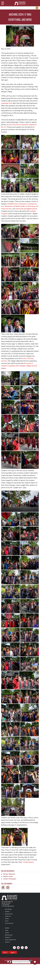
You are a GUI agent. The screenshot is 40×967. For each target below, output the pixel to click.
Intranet (7, 932)
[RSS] (26, 948)
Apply (12, 952)
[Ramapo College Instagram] (8, 888)
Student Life (8, 916)
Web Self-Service (8, 935)
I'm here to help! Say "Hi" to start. (21, 961)
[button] (35, 962)
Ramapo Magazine (9, 874)
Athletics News (8, 876)
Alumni (6, 921)
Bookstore (7, 928)
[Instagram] (22, 948)
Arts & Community (9, 923)
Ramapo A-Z (8, 937)
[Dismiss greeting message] (30, 960)
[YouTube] (18, 948)
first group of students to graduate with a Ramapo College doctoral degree (19, 365)
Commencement (27, 862)
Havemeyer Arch (6, 103)
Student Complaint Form (10, 939)
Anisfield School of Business (16, 204)
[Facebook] (14, 948)
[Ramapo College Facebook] (3, 888)
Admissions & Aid (9, 914)
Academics (7, 911)
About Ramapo (8, 909)
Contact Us (7, 942)
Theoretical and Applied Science (26, 209)
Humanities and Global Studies (15, 206)
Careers (6, 930)
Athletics (7, 918)
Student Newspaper (9, 879)
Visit (5, 952)
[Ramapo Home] (20, 3)
